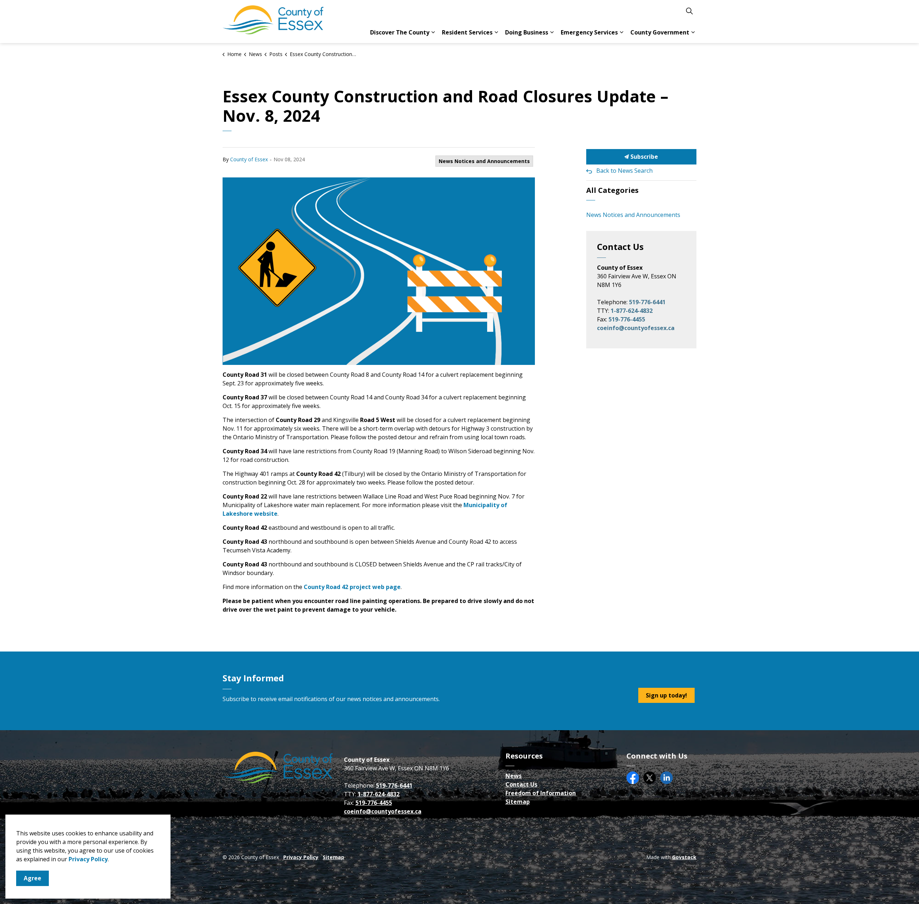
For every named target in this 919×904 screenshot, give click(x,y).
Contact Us (521, 784)
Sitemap (517, 802)
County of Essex (249, 159)
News (513, 776)
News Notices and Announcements (484, 161)
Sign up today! (666, 695)
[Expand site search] (689, 11)
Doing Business (526, 32)
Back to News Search (624, 171)
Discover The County (399, 32)
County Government (659, 32)
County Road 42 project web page (352, 587)
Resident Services (467, 32)
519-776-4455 (626, 319)
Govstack (684, 857)
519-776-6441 (647, 302)
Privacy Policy (300, 857)
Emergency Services (589, 32)
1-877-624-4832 (632, 311)
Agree (32, 878)
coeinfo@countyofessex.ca (636, 328)
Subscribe (643, 157)
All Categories (612, 190)
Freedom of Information (540, 793)
